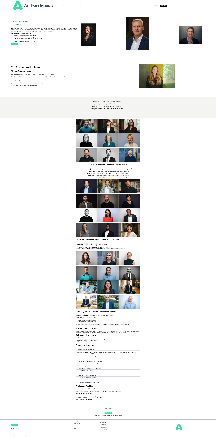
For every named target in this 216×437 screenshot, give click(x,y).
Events (75, 5)
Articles (75, 428)
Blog (151, 5)
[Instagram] (11, 428)
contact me (101, 402)
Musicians (80, 5)
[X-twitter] (15, 428)
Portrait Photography (67, 5)
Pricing (75, 430)
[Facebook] (16, 428)
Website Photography (103, 429)
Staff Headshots (58, 5)
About (148, 5)
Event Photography (103, 424)
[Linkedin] (13, 428)
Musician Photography (104, 427)
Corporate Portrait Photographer (105, 425)
